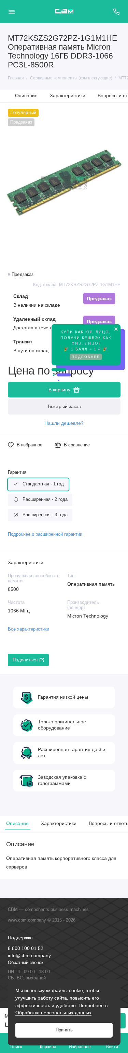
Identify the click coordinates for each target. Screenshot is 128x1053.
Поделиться (25, 660)
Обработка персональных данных (53, 1012)
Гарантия (17, 472)
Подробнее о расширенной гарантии (45, 534)
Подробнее (86, 353)
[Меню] (11, 11)
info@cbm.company (29, 955)
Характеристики (67, 95)
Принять (64, 1030)
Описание (26, 95)
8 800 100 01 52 (25, 948)
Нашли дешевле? (64, 423)
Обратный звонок (25, 962)
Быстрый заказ (64, 406)
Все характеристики (28, 629)
